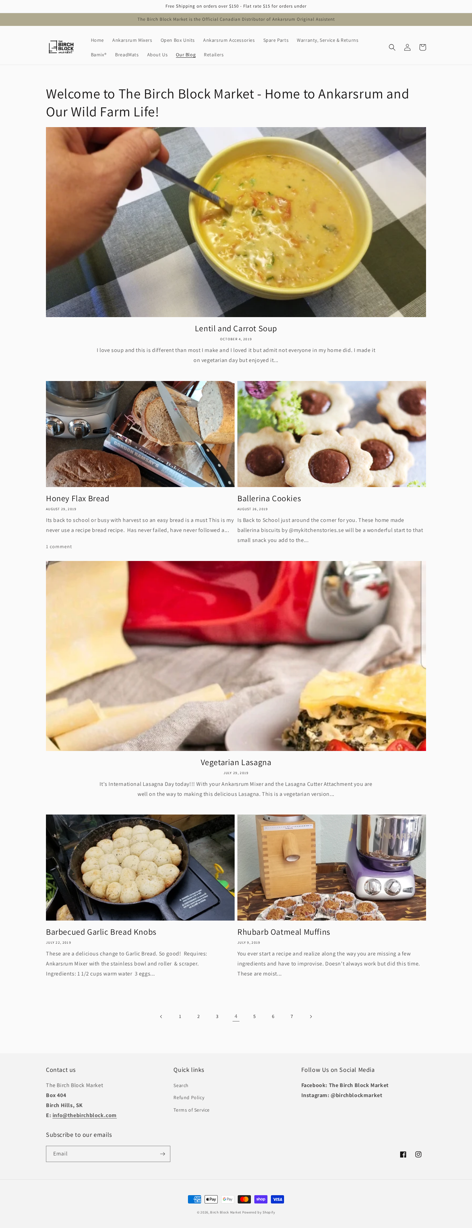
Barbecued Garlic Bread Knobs (101, 931)
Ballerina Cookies (269, 498)
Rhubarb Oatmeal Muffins (283, 931)
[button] (392, 47)
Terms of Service (191, 1110)
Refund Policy (188, 1097)
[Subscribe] (162, 1154)
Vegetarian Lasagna (236, 762)
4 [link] (236, 1016)
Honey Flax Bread (78, 498)
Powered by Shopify (258, 1212)
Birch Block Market (225, 1212)
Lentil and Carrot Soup (236, 328)
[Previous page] (161, 1016)
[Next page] (310, 1016)
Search (181, 1085)
